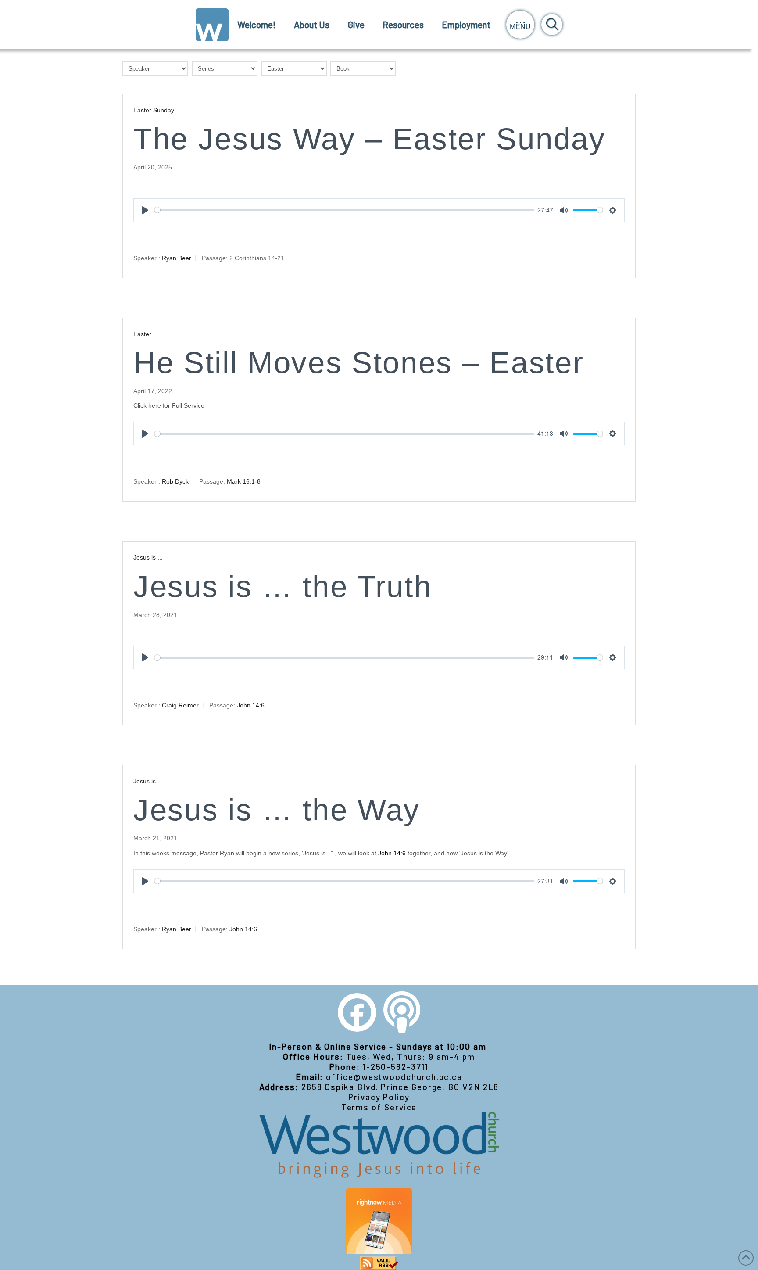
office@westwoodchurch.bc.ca (394, 1077)
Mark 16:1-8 (244, 481)
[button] (520, 25)
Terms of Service (379, 1107)
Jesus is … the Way (276, 810)
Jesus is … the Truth (282, 586)
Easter (142, 333)
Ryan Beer (176, 257)
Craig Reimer (180, 705)
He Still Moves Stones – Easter (358, 363)
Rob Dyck (175, 481)
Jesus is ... (148, 557)
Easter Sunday (153, 110)
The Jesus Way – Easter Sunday (369, 139)
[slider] (344, 210)
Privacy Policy (379, 1097)
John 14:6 (251, 705)
